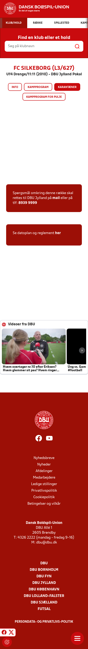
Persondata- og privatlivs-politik (44, 621)
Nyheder (44, 464)
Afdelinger (44, 471)
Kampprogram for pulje (44, 97)
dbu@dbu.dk (46, 542)
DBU (44, 563)
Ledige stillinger (44, 484)
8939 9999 (27, 203)
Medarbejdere (44, 477)
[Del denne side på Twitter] (11, 633)
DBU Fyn (44, 576)
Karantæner (67, 87)
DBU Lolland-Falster (44, 596)
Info (15, 87)
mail (56, 198)
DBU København (44, 589)
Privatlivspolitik (44, 490)
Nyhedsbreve (44, 458)
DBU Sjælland (44, 602)
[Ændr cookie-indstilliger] (7, 642)
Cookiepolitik (44, 497)
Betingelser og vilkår (44, 504)
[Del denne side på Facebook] (4, 633)
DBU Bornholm (44, 570)
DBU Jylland (44, 583)
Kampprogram (38, 87)
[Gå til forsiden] (34, 8)
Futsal (44, 609)
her (58, 233)
